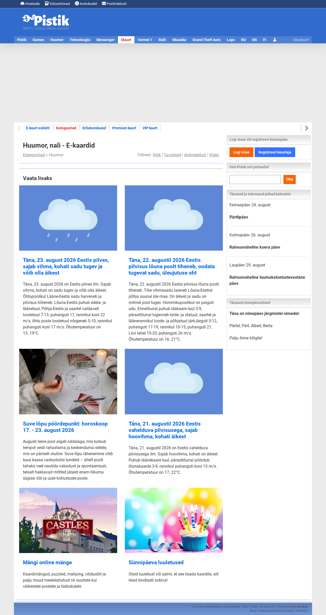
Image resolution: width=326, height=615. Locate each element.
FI (264, 40)
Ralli (162, 40)
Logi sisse (241, 152)
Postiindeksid (116, 4)
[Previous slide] (19, 128)
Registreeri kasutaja (275, 152)
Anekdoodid (88, 4)
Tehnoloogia (80, 40)
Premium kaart (124, 128)
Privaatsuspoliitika (270, 610)
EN (254, 40)
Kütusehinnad (59, 4)
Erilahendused (94, 128)
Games (38, 40)
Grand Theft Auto (207, 40)
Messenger (106, 40)
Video (214, 154)
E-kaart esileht (38, 128)
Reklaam (302, 610)
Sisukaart (301, 40)
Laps (231, 40)
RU (243, 40)
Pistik (21, 40)
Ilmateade (32, 4)
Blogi (253, 610)
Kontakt (289, 610)
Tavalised (172, 154)
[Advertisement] (163, 83)
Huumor (56, 40)
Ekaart (126, 40)
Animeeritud (195, 154)
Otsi (289, 179)
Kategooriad (66, 128)
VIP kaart (150, 128)
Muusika (179, 40)
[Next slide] (306, 128)
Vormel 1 (145, 40)
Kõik (157, 154)
